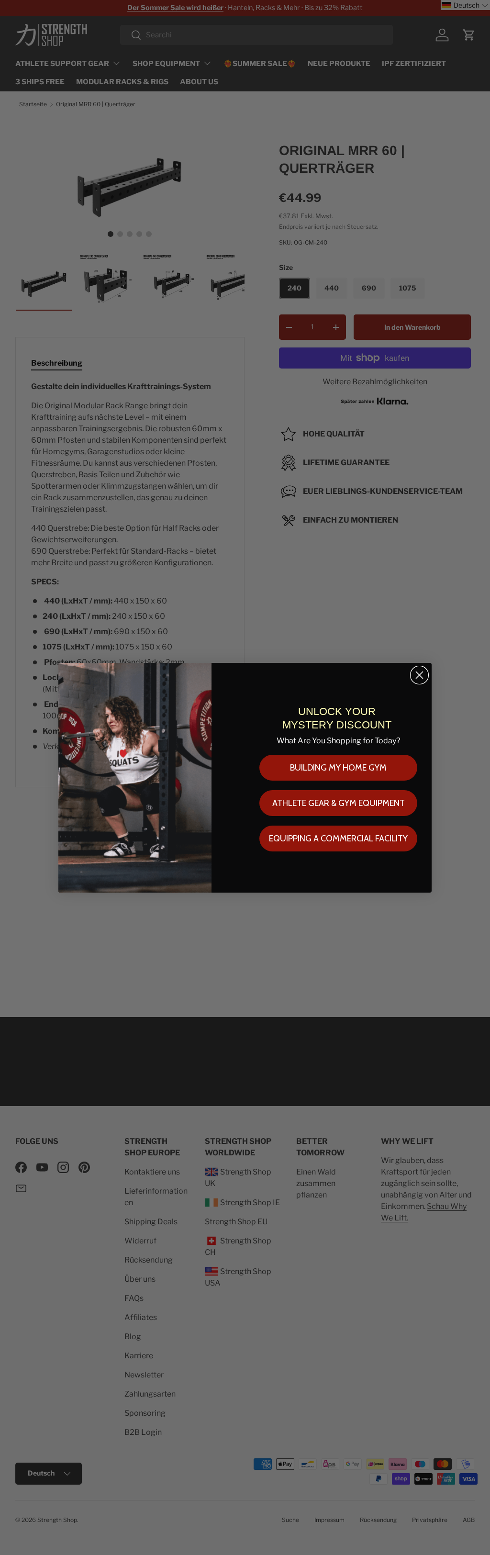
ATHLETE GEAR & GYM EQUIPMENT (338, 803)
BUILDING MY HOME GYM (338, 767)
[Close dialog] (419, 675)
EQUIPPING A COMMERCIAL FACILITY (338, 838)
